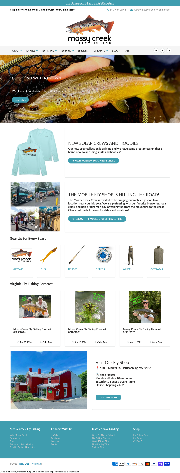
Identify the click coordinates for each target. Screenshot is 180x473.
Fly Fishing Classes (101, 438)
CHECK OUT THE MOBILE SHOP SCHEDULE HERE (97, 219)
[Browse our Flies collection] (49, 255)
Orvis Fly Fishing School (103, 435)
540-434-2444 (118, 9)
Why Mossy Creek (18, 435)
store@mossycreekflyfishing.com (152, 9)
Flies (43, 269)
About (15, 50)
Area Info (99, 50)
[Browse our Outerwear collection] (158, 255)
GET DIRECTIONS (108, 397)
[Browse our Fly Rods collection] (76, 255)
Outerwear (156, 269)
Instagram (55, 441)
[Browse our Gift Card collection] (21, 252)
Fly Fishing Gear (140, 435)
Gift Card (18, 269)
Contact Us (15, 438)
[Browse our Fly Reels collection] (104, 255)
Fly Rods (72, 269)
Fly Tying (66, 50)
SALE (127, 50)
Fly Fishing (48, 50)
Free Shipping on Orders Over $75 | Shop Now (90, 3)
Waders (127, 269)
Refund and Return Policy (21, 444)
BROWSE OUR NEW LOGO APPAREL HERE (93, 160)
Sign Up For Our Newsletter (22, 447)
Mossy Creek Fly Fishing (29, 463)
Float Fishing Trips (100, 444)
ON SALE (137, 441)
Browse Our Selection (25, 99)
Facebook (55, 438)
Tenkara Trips (98, 447)
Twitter (54, 444)
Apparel (30, 50)
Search (13, 441)
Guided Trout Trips (100, 441)
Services (83, 50)
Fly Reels (100, 269)
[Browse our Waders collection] (131, 255)
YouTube (54, 435)
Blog (115, 50)
